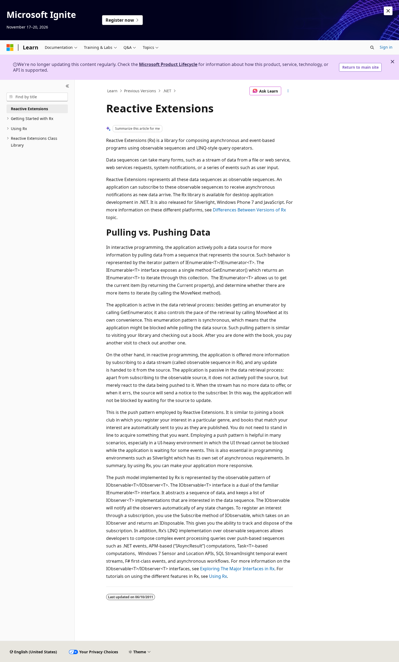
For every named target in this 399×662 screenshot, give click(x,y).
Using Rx (218, 576)
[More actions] (288, 91)
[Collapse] (67, 86)
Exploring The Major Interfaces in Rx (237, 569)
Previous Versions (140, 90)
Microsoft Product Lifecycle (168, 64)
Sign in (386, 47)
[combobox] (37, 97)
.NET (167, 90)
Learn (112, 90)
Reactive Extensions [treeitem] (29, 108)
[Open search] (372, 47)
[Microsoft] (10, 47)
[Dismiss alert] (388, 11)
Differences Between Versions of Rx (249, 210)
